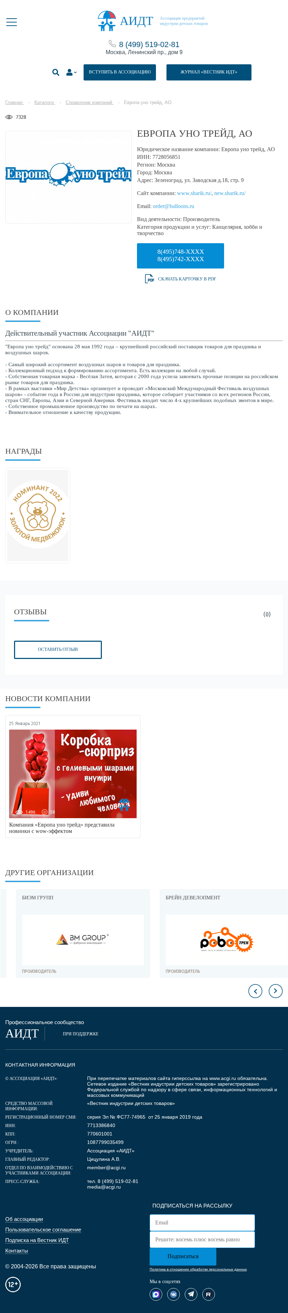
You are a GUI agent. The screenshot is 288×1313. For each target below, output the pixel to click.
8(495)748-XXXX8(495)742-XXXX (180, 255)
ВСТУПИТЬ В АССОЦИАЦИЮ (120, 72)
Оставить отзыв (58, 649)
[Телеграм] (191, 1294)
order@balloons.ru (173, 206)
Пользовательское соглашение (43, 1230)
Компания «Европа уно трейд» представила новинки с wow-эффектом (61, 828)
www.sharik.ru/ (194, 193)
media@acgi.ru (104, 1187)
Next (276, 991)
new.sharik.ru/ (230, 193)
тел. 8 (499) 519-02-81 (112, 1181)
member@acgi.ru (106, 1167)
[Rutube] (208, 1294)
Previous (255, 991)
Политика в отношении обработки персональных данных (198, 1269)
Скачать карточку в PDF (187, 279)
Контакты (16, 1251)
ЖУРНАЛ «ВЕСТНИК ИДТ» (209, 72)
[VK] (173, 1294)
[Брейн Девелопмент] (216, 939)
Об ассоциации (24, 1219)
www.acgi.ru (222, 1078)
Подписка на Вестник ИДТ (37, 1240)
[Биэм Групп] (72, 939)
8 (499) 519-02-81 (149, 44)
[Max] (156, 1294)
